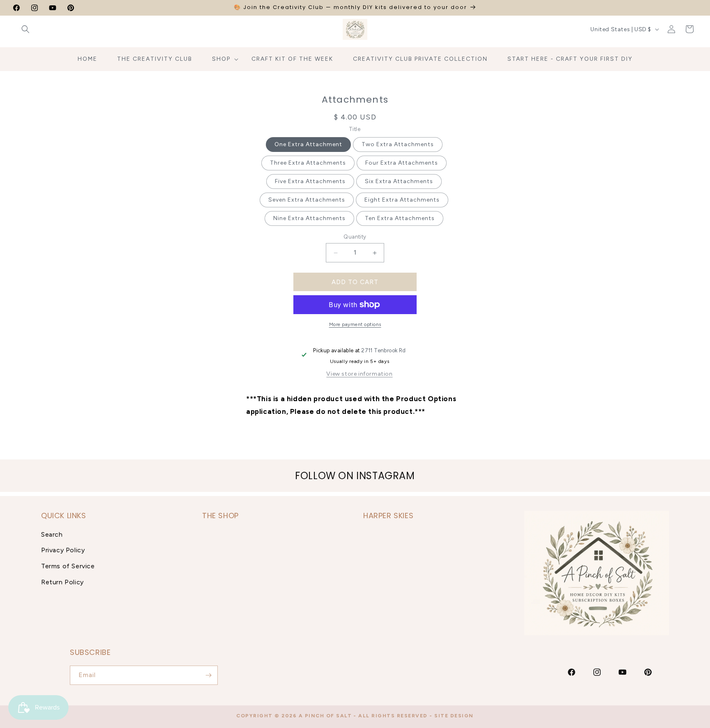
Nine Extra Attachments (309, 218)
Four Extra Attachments (401, 162)
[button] (25, 29)
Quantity (354, 237)
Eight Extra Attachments (402, 199)
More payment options (355, 324)
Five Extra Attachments (310, 181)
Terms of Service (68, 566)
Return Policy (62, 582)
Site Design (454, 716)
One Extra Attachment (308, 144)
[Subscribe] (208, 675)
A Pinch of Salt (325, 716)
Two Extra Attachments (398, 144)
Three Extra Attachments (308, 162)
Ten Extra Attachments (400, 218)
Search (52, 534)
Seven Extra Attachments (306, 199)
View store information (359, 373)
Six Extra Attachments (399, 181)
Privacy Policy (63, 550)
